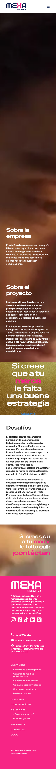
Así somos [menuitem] (18, 709)
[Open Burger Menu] (48, 6)
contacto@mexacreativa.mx (28, 640)
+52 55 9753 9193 (23, 634)
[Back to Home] (16, 6)
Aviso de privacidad (19, 753)
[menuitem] (18, 665)
